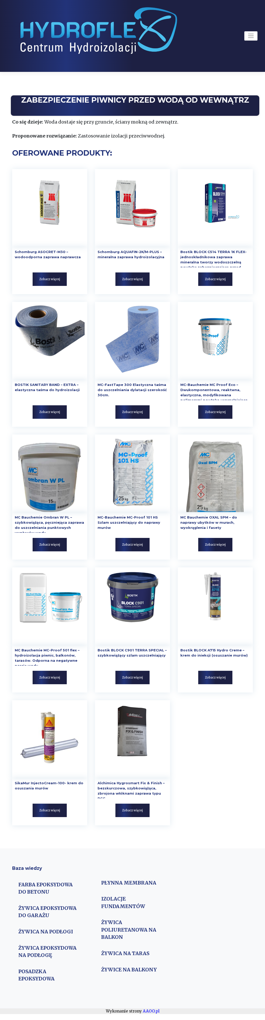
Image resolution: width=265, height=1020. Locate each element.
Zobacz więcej (49, 279)
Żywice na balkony (129, 969)
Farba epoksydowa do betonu (45, 888)
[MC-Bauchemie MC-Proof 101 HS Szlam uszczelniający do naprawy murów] (132, 473)
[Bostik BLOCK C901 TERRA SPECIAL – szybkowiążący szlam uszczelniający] (132, 606)
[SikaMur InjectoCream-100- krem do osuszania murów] (49, 739)
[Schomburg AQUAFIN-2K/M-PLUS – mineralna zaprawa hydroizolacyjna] (132, 208)
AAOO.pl (151, 1011)
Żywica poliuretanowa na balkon (128, 929)
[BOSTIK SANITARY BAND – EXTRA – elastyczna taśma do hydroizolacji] (49, 340)
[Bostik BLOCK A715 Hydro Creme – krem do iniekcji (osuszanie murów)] (215, 606)
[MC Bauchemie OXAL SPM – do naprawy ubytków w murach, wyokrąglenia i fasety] (215, 473)
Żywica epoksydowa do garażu (47, 911)
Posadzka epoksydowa (36, 975)
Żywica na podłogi (45, 931)
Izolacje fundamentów (123, 902)
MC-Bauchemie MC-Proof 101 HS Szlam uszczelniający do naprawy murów (129, 522)
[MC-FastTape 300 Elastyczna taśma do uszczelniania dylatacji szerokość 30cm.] (132, 340)
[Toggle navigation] (250, 36)
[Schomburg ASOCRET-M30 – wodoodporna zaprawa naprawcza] (49, 208)
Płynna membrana (128, 883)
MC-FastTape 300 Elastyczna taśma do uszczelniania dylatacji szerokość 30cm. (132, 390)
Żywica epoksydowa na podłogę (47, 951)
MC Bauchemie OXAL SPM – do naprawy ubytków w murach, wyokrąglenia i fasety (208, 522)
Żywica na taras (125, 953)
